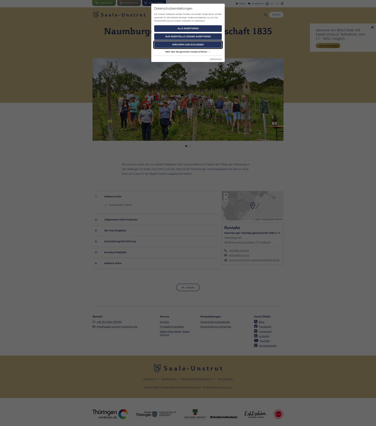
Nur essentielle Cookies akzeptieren (188, 36)
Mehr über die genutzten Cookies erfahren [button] (186, 51)
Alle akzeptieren (188, 28)
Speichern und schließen (188, 44)
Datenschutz (216, 59)
